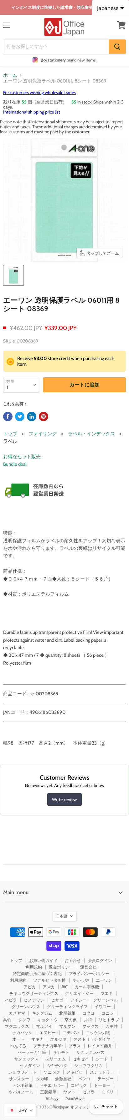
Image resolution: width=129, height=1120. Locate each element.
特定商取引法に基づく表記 (37, 973)
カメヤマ (17, 1013)
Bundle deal (15, 464)
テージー (105, 1078)
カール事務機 (87, 986)
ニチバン (71, 1032)
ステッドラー (102, 1072)
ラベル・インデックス (91, 434)
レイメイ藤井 (100, 1045)
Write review (64, 799)
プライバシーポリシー (89, 973)
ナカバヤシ (22, 1032)
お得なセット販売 (22, 456)
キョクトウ (47, 1019)
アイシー (78, 999)
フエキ (107, 993)
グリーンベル (105, 999)
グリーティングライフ (67, 1006)
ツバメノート (21, 1091)
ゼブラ (88, 1091)
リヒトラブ (109, 1019)
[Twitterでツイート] (19, 416)
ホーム (10, 75)
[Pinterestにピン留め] (43, 416)
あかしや (81, 980)
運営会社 (88, 966)
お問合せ (72, 960)
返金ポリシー (61, 966)
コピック (79, 1085)
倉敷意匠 (63, 1078)
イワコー (103, 1006)
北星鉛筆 (67, 1013)
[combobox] (20, 1110)
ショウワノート (22, 1072)
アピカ (29, 986)
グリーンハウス (26, 1006)
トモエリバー (51, 1085)
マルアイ (44, 1026)
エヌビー (47, 1032)
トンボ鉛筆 (22, 1085)
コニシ (107, 1013)
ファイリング (42, 434)
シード (102, 1058)
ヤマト (69, 1091)
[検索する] (117, 47)
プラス (75, 1045)
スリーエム (55, 1058)
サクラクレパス (90, 1052)
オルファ (58, 1039)
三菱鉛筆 (48, 1091)
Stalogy (52, 1098)
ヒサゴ (57, 999)
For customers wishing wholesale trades (39, 92)
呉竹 (7, 1019)
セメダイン (30, 1065)
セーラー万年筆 (32, 1052)
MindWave (74, 1098)
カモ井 (112, 1026)
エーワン (104, 980)
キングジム (42, 1013)
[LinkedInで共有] (31, 416)
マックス (90, 1026)
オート (18, 1039)
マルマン (67, 1026)
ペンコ (84, 1078)
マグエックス (17, 1026)
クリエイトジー (79, 993)
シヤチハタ (57, 1065)
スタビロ (75, 1072)
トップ (10, 434)
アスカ (49, 986)
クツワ (24, 1019)
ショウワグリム (88, 1065)
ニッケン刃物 (98, 1032)
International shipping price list (31, 112)
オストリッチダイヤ (92, 1039)
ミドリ (107, 1091)
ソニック (52, 1072)
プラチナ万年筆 (47, 1045)
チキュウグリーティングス (33, 993)
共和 (88, 1019)
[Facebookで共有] (8, 416)
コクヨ (88, 1013)
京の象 (70, 1019)
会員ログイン (100, 960)
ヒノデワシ (34, 999)
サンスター (19, 1078)
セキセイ (81, 1058)
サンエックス (26, 1058)
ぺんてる (18, 1045)
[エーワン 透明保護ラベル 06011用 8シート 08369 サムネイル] (13, 275)
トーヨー (102, 1085)
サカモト (61, 1052)
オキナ (37, 1039)
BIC (65, 986)
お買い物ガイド (43, 960)
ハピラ (11, 999)
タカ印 (42, 1078)
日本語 (61, 916)
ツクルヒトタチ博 (49, 980)
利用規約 (34, 966)
